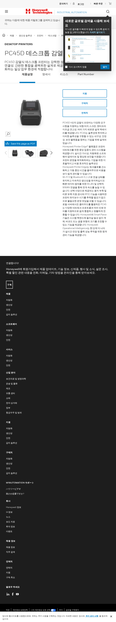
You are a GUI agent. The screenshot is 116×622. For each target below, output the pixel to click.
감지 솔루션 (11, 314)
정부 (8, 407)
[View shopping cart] (110, 3)
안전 (8, 309)
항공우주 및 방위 (14, 412)
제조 (8, 388)
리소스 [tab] (64, 74)
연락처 (84, 112)
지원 (85, 93)
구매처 (84, 103)
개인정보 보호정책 (20, 610)
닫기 (105, 66)
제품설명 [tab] (27, 74)
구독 (9, 284)
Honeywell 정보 (13, 507)
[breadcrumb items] (4, 35)
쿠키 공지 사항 (91, 616)
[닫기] (111, 616)
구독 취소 (10, 577)
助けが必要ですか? (15, 493)
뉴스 (8, 517)
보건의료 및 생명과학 (16, 378)
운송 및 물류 (12, 383)
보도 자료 (10, 521)
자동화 (9, 300)
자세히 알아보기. (97, 32)
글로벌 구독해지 (72, 610)
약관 (8, 610)
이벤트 (9, 531)
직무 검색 (10, 552)
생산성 (9, 304)
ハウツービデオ (13, 489)
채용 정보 (10, 547)
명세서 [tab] (46, 74)
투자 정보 (10, 526)
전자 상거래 (11, 403)
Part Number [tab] (86, 74)
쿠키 (61, 610)
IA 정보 (9, 512)
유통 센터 (10, 393)
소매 (8, 398)
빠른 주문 (98, 3)
